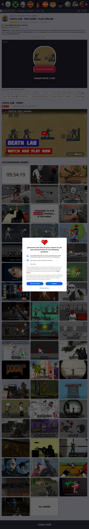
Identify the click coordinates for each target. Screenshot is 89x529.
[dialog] (44, 264)
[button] (44, 264)
